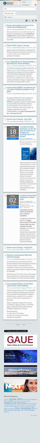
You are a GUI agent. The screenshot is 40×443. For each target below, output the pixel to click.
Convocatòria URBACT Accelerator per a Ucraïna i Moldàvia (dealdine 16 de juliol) (21, 89)
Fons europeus (28, 406)
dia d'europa (27, 401)
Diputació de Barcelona (15, 403)
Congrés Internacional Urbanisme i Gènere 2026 (28, 197)
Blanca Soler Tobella (18, 121)
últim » (24, 324)
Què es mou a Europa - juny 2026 (19, 119)
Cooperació (27, 399)
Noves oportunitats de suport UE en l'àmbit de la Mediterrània (20, 26)
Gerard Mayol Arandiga (19, 47)
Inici (5, 17)
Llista (29, 21)
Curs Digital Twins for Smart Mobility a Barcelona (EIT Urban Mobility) (21, 63)
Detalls (26, 21)
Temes (36, 21)
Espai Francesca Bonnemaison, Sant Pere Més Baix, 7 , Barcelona (27, 206)
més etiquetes (34, 415)
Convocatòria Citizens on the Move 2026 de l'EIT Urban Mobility (20, 285)
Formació (33, 406)
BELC (23, 399)
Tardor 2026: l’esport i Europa (18, 45)
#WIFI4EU (6, 399)
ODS (36, 408)
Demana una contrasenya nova (35, 5)
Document (5, 119)
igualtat (5, 408)
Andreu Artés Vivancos (26, 139)
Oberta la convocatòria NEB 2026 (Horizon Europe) (19, 256)
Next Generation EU (25, 408)
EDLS (19, 404)
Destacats (10, 17)
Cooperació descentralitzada (19, 401)
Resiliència (6, 411)
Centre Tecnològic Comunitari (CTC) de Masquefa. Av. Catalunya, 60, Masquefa (28, 143)
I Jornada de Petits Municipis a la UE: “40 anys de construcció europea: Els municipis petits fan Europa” (28, 131)
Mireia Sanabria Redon (18, 29)
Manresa (13, 408)
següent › (18, 324)
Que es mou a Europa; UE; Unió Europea (19, 410)
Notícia (5, 26)
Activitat (5, 127)
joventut (9, 408)
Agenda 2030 (15, 399)
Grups (33, 21)
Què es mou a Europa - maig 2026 (19, 248)
